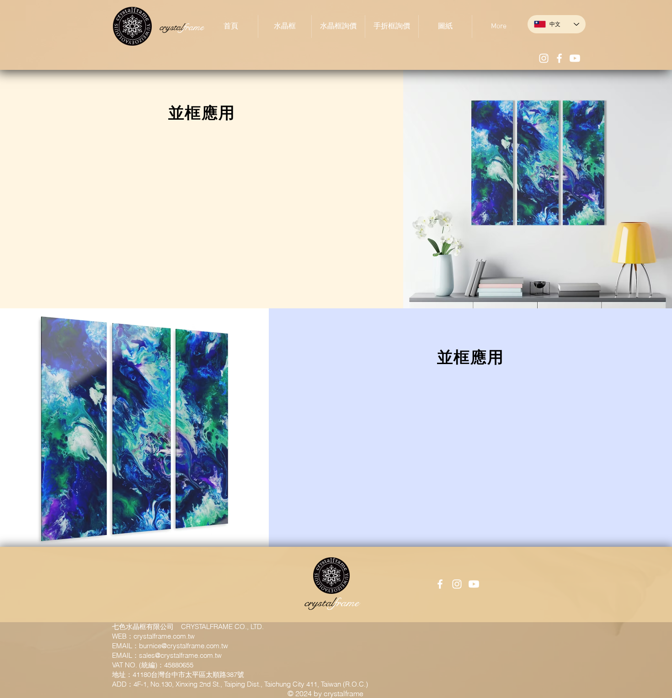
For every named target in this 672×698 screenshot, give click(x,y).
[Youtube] (575, 58)
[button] (284, 26)
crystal (181, 27)
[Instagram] (544, 58)
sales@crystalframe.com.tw (180, 655)
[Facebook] (559, 58)
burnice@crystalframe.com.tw (183, 645)
